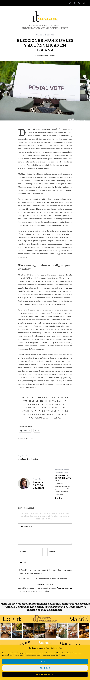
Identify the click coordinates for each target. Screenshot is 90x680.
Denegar (45, 668)
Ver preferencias (45, 674)
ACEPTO (45, 662)
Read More (58, 498)
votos (35, 459)
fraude (29, 459)
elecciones (22, 459)
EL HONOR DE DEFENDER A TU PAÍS (63, 478)
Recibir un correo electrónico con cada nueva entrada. (44, 578)
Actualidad (39, 34)
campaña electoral (50, 212)
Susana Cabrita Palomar (46, 55)
